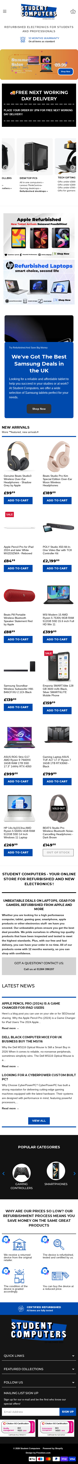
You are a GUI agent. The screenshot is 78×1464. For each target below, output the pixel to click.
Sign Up (68, 1411)
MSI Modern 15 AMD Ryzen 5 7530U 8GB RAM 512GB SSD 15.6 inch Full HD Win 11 (58, 619)
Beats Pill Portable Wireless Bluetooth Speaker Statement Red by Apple (18, 619)
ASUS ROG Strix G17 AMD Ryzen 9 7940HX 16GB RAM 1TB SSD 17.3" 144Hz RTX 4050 (17, 761)
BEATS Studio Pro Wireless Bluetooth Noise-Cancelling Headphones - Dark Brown (58, 832)
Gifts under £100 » (52, 187)
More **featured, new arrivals (19, 432)
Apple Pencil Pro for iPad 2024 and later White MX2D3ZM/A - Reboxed (19, 550)
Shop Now (65, 71)
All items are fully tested (40, 1310)
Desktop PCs (14, 178)
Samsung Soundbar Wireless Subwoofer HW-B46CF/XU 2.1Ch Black (19, 689)
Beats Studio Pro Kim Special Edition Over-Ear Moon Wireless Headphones (57, 480)
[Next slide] (72, 167)
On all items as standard (42, 41)
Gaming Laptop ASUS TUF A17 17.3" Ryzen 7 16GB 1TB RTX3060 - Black (57, 761)
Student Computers (30, 1448)
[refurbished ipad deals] (39, 234)
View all (39, 1120)
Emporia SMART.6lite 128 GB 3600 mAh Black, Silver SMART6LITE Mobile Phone (58, 690)
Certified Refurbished (44, 1307)
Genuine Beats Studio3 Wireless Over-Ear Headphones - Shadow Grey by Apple (17, 480)
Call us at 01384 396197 (39, 969)
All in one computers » (17, 182)
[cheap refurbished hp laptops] (39, 281)
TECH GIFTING (52, 177)
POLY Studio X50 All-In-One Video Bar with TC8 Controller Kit (57, 550)
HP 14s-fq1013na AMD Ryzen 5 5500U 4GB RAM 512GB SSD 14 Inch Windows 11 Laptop (19, 832)
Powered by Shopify (53, 1448)
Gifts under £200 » (52, 184)
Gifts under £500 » (52, 181)
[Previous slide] (5, 167)
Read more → (10, 1028)
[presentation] (3, 1174)
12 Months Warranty (44, 38)
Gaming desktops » (15, 188)
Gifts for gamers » (52, 190)
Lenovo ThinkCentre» (16, 185)
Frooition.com (43, 1453)
